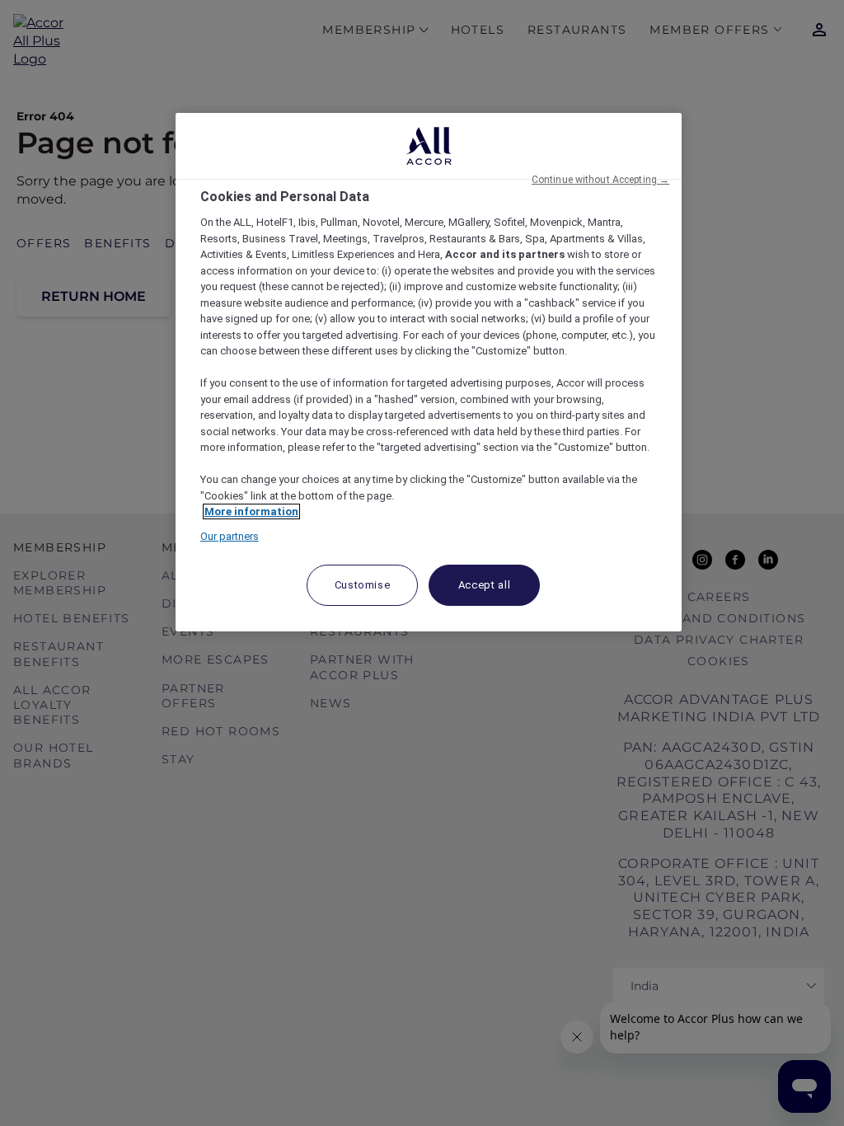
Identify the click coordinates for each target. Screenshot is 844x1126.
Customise (363, 585)
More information (251, 511)
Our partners (229, 536)
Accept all (484, 585)
